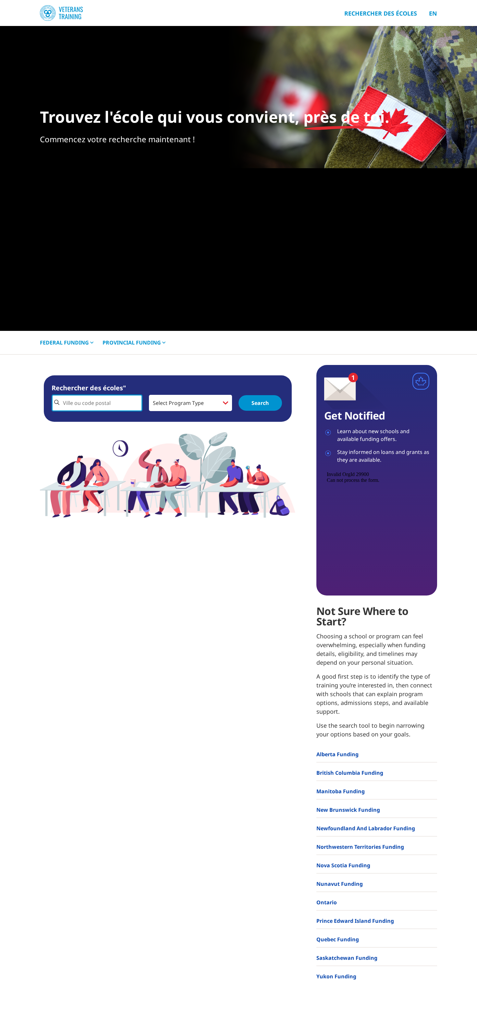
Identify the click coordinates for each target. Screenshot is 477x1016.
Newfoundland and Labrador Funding (365, 828)
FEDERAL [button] (64, 342)
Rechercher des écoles (380, 13)
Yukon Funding (336, 976)
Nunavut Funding (339, 883)
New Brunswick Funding (348, 809)
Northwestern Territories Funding (360, 846)
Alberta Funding (337, 754)
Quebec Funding (337, 939)
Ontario (326, 902)
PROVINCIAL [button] (132, 342)
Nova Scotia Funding (343, 865)
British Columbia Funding (349, 772)
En (433, 13)
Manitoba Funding (340, 791)
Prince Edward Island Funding (355, 920)
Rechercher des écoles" (89, 387)
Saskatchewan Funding (346, 957)
